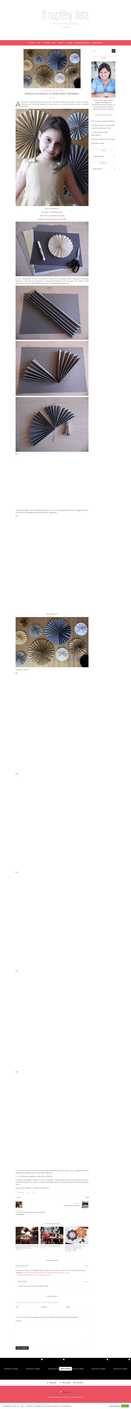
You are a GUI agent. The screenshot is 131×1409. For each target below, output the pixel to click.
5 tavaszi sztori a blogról (50, 1246)
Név (17, 1307)
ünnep (33, 1192)
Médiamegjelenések (82, 43)
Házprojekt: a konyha (97, 143)
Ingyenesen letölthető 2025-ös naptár (103, 139)
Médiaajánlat (98, 43)
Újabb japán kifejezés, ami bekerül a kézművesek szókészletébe (75, 1248)
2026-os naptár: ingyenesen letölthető (103, 121)
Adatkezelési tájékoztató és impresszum (60, 1397)
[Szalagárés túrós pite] (85, 1204)
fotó (28, 1192)
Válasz (86, 1266)
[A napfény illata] (65, 1392)
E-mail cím (44, 1307)
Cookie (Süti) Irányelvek (77, 1397)
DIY (39, 43)
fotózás (55, 91)
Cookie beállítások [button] (114, 1406)
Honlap (68, 1307)
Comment (19, 1321)
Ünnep (61, 91)
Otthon (46, 43)
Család (69, 43)
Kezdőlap (31, 43)
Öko (54, 43)
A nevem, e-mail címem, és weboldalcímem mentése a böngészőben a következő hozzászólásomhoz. (47, 1317)
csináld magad (46, 91)
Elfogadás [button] (125, 1406)
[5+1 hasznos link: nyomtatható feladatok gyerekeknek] (19, 1204)
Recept (61, 43)
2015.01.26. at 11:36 (20, 1267)
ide (33, 1188)
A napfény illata (65, 15)
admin (19, 1197)
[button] (11, 1369)
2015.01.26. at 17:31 (22, 1283)
